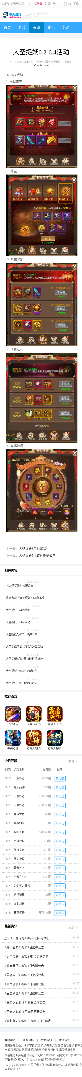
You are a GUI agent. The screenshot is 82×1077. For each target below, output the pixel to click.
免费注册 (50, 4)
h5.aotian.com (41, 65)
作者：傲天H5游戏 (48, 62)
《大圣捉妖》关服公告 (19, 585)
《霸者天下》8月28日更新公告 (24, 975)
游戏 (22, 27)
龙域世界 (19, 814)
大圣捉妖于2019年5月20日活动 (24, 646)
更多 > (72, 762)
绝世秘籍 (19, 895)
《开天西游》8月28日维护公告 (24, 947)
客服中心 (10, 1040)
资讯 (36, 27)
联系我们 (46, 1040)
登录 (39, 4)
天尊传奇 (19, 778)
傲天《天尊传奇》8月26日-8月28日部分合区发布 (29, 938)
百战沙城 (19, 841)
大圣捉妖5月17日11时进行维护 (24, 658)
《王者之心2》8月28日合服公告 (25, 1002)
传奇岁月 (19, 850)
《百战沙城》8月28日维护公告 (24, 993)
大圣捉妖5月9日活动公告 (21, 683)
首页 (7, 27)
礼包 (51, 27)
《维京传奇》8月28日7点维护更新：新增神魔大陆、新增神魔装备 (29, 956)
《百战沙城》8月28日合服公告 (24, 984)
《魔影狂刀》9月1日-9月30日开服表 (27, 1021)
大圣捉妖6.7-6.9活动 (33, 548)
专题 (65, 27)
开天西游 (19, 787)
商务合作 (28, 1040)
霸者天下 (19, 868)
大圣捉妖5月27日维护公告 (37, 555)
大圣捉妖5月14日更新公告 (21, 671)
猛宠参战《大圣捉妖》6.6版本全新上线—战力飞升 (36, 598)
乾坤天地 (19, 832)
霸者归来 (19, 823)
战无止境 (19, 859)
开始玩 (60, 778)
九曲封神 (19, 903)
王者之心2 (20, 877)
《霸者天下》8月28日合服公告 (24, 965)
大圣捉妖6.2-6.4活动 (18, 622)
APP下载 (73, 4)
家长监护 (64, 1040)
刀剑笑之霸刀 (22, 886)
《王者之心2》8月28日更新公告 (25, 1011)
